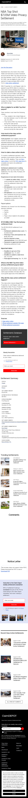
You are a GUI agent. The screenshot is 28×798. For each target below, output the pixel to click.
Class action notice (7, 321)
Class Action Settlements (11, 7)
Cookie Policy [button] (8, 786)
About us (18, 743)
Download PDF (5, 571)
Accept (14, 790)
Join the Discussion (6, 67)
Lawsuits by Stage (6, 768)
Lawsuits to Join (6, 752)
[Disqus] (14, 538)
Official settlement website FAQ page (13, 323)
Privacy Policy (9, 361)
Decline (14, 793)
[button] (25, 2)
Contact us (19, 750)
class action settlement (12, 83)
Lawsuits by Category (4, 755)
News (3, 747)
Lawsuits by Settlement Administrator (5, 764)
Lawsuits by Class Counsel (6, 759)
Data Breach (5, 749)
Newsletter (19, 745)
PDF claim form (20, 161)
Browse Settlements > (10, 342)
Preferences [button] (19, 787)
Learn (17, 748)
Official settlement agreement (10, 325)
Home (2, 7)
